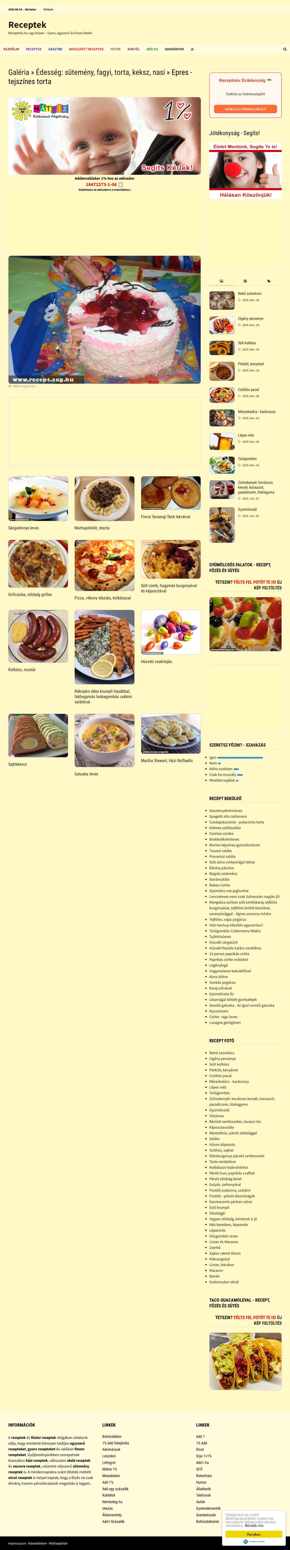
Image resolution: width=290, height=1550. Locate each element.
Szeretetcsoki (206, 1515)
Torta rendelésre (222, 1161)
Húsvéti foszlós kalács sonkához (235, 948)
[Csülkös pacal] (222, 390)
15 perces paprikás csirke (229, 953)
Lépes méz (246, 435)
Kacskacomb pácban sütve (230, 1201)
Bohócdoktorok (207, 1521)
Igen (213, 757)
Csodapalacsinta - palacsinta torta (236, 822)
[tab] (221, 281)
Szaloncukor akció (224, 1281)
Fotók (115, 49)
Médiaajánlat (58, 1543)
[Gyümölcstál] (222, 510)
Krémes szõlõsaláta (225, 827)
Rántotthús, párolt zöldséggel (233, 1132)
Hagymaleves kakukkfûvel (230, 970)
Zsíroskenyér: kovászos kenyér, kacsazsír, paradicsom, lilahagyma (256, 487)
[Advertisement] (104, 222)
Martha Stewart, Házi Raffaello (167, 760)
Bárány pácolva (221, 867)
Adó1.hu (202, 1462)
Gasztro (55, 49)
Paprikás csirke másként (228, 959)
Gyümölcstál (247, 509)
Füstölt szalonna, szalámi (229, 1190)
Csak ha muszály (223, 774)
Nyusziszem (218, 1011)
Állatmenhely (112, 1515)
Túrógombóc (247, 458)
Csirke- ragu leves (223, 1016)
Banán (214, 1276)
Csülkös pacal (248, 389)
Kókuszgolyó (219, 1258)
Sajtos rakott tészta (225, 1253)
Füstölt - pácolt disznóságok (232, 1195)
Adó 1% (152, 49)
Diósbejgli (217, 1213)
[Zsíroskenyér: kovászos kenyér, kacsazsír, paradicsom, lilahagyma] (222, 483)
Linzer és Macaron (223, 1241)
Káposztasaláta (221, 1127)
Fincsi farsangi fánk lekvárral (165, 516)
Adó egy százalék (115, 1489)
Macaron (216, 1270)
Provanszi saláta (222, 856)
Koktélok (108, 1495)
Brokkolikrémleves (224, 839)
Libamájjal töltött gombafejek (233, 999)
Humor (201, 1482)
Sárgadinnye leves (23, 527)
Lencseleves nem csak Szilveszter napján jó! (244, 896)
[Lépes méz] (222, 435)
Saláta (214, 1138)
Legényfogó (218, 965)
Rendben (254, 1534)
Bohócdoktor (111, 1436)
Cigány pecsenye (250, 318)
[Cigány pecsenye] (222, 319)
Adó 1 (200, 1436)
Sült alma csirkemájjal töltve (232, 862)
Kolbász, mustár (22, 669)
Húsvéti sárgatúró (223, 942)
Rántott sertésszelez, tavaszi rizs (235, 1121)
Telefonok (203, 1495)
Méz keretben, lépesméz (228, 1224)
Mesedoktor (111, 1475)
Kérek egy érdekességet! (245, 109)
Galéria (18, 72)
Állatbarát (203, 1489)
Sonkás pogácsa (222, 982)
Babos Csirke (219, 885)
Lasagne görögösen (225, 1022)
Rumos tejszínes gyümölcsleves (234, 844)
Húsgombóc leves (223, 1236)
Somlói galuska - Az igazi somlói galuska (241, 1005)
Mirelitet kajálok (222, 780)
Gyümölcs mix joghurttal (229, 890)
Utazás (107, 1508)
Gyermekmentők (208, 1508)
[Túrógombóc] (222, 459)
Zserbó (215, 1247)
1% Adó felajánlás (115, 1443)
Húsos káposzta (222, 1144)
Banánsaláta (219, 879)
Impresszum (17, 1543)
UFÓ (199, 1469)
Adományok (174, 49)
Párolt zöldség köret (225, 1178)
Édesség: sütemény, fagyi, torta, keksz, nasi (100, 72)
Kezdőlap (11, 49)
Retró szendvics (250, 293)
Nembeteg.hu (112, 1502)
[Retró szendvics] (222, 294)
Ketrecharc (204, 1475)
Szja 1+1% (203, 1456)
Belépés (48, 9)
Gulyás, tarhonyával (225, 1184)
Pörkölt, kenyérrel (251, 364)
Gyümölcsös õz (221, 993)
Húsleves (216, 1115)
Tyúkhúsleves (220, 936)
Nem (213, 763)
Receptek (27, 24)
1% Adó (201, 1443)
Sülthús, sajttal (221, 1150)
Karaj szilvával (220, 988)
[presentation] (221, 281)
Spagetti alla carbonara (228, 816)
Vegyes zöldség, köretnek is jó (233, 1218)
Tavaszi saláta (220, 850)
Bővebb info (254, 1525)
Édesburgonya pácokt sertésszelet (236, 1155)
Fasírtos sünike (221, 833)
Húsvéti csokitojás (156, 661)
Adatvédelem (37, 1543)
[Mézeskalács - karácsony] (222, 412)
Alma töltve (218, 976)
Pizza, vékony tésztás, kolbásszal (103, 597)
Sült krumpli (219, 1207)
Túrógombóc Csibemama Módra (235, 930)
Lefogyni (108, 1462)
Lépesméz (217, 1230)
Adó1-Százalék (113, 1521)
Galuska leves (86, 773)
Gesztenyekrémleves (225, 810)
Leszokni (109, 1456)
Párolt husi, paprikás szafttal (232, 1173)
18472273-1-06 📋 (104, 184)
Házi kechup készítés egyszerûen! (236, 925)
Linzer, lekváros (221, 1264)
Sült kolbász (247, 343)
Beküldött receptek (86, 49)
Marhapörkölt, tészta (92, 527)
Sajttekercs (17, 764)
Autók (200, 1502)
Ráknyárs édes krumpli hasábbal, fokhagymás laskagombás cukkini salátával (103, 696)
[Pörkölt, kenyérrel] (222, 364)
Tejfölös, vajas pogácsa (227, 919)
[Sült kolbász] (222, 343)
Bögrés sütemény (223, 873)
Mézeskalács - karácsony (257, 411)
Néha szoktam (221, 768)
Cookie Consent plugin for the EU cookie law (254, 1541)
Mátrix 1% (109, 1469)
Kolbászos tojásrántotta (228, 1167)
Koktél (134, 49)
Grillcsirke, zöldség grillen (30, 594)
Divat (200, 1449)
